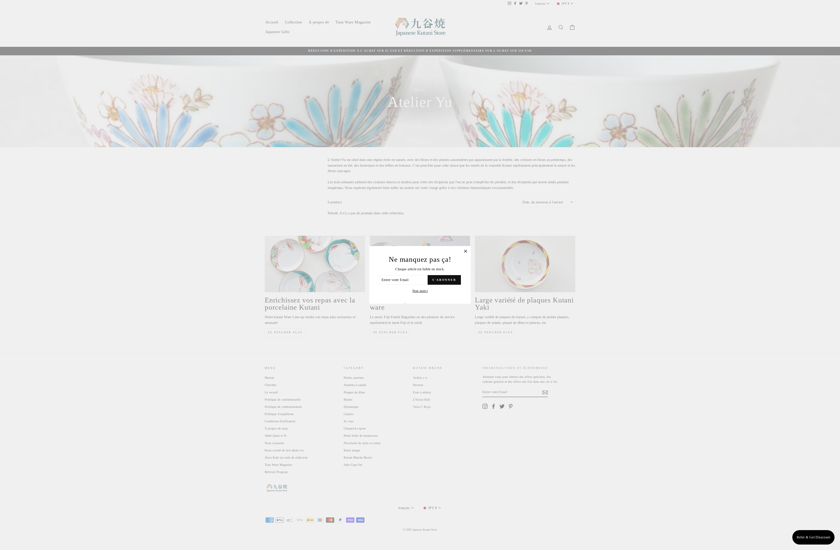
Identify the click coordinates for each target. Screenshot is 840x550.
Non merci (420, 291)
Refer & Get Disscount (813, 537)
